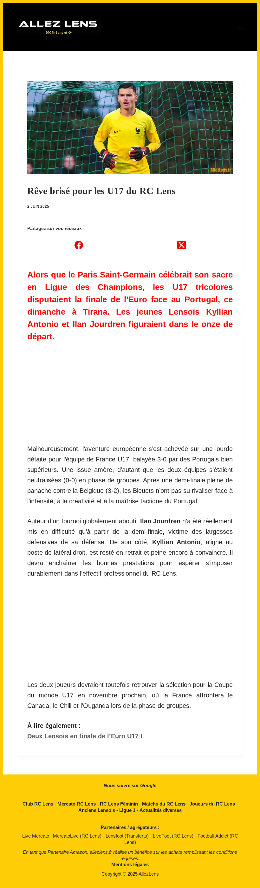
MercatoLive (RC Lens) (78, 836)
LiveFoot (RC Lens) (174, 836)
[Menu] (241, 27)
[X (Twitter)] (181, 245)
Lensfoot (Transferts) (128, 836)
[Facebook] (78, 245)
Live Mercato (36, 836)
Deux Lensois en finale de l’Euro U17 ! (85, 736)
